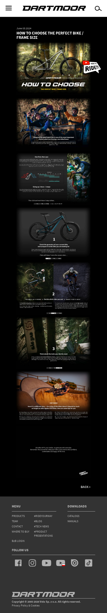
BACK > (86, 487)
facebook (18, 563)
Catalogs (73, 516)
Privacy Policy (20, 605)
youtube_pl (60, 563)
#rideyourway (43, 516)
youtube (46, 563)
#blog (38, 521)
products (18, 516)
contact (17, 526)
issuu (74, 563)
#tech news (41, 526)
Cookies (35, 605)
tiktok (88, 563)
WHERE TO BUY (20, 531)
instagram (32, 563)
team (15, 521)
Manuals (72, 521)
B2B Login (18, 541)
